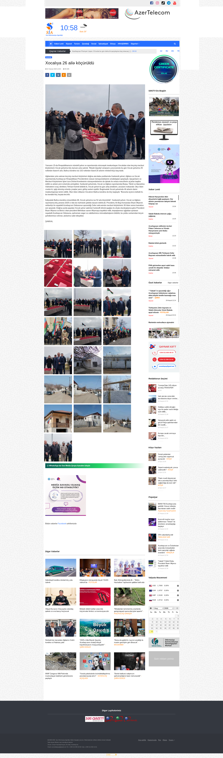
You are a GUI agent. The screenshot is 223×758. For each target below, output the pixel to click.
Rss (159, 740)
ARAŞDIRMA (123, 44)
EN (172, 51)
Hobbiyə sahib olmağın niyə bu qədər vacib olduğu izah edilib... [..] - (103, 51)
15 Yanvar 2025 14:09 (53, 69)
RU (167, 51)
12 (165, 622)
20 (169, 625)
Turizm (77, 44)
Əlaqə (165, 740)
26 (165, 628)
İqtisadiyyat (103, 44)
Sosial (93, 44)
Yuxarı (171, 740)
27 (169, 628)
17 (156, 625)
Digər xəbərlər (173, 283)
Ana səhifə (142, 740)
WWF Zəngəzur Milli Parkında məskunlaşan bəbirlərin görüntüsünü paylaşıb (59, 676)
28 (173, 628)
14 (173, 622)
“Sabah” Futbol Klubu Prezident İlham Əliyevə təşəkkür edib (167, 563)
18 (160, 625)
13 (169, 622)
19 (165, 625)
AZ (161, 51)
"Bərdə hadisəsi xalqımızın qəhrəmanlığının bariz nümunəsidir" (128, 676)
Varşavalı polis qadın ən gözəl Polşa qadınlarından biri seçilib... (167, 422)
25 (160, 628)
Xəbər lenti (59, 44)
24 (156, 628)
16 (152, 625)
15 (178, 622)
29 (178, 628)
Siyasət (69, 44)
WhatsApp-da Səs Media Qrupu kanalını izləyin (69, 466)
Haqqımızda (152, 740)
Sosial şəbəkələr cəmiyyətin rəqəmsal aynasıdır (166, 456)
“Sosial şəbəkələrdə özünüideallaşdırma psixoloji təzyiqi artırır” (95, 676)
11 (160, 622)
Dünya (112, 44)
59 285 (66, 69)
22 (178, 625)
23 (152, 628)
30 (152, 631)
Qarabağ (85, 44)
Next (176, 107)
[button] (175, 44)
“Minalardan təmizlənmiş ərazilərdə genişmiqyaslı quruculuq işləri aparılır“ (129, 611)
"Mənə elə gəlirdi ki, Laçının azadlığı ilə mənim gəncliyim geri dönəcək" (128, 642)
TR (178, 51)
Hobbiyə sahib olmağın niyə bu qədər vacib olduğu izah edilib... (168, 409)
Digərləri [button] (134, 44)
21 (173, 625)
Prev (152, 107)
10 (156, 622)
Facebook (62, 524)
